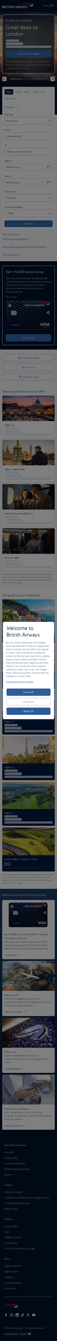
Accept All (28, 692)
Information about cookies (19, 681)
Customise (28, 701)
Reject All (28, 711)
